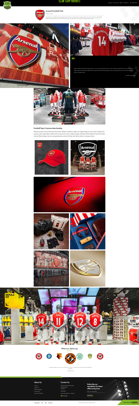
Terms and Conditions (38, 389)
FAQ (46, 399)
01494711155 (63, 387)
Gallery (121, 2)
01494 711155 (134, 2)
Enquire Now (65, 392)
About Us (110, 2)
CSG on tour (116, 2)
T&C (42, 399)
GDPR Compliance (38, 386)
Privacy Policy (37, 388)
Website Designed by (127, 398)
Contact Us (36, 384)
